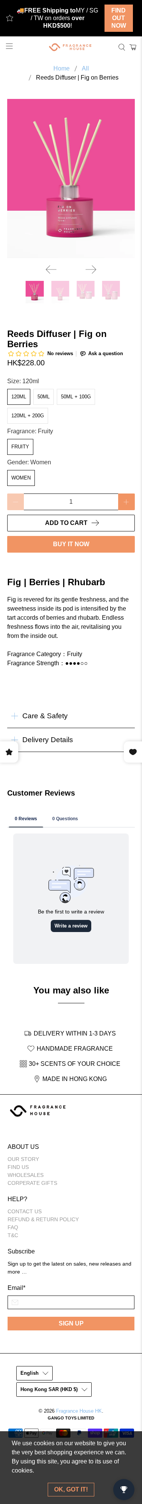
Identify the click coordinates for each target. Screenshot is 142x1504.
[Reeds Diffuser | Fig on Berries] (70, 178)
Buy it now (71, 544)
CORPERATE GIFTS (32, 1183)
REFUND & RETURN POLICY (43, 1219)
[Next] (91, 269)
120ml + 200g (27, 415)
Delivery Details (47, 740)
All (85, 69)
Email (16, 1288)
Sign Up (71, 1323)
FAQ (13, 1227)
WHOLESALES (26, 1175)
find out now (118, 18)
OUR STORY (23, 1159)
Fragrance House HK (79, 1411)
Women (21, 478)
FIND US (18, 1167)
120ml (18, 397)
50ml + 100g (76, 397)
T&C (13, 1235)
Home (61, 69)
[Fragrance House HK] (71, 47)
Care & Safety (45, 716)
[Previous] (51, 269)
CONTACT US (25, 1211)
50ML (43, 397)
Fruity (20, 447)
